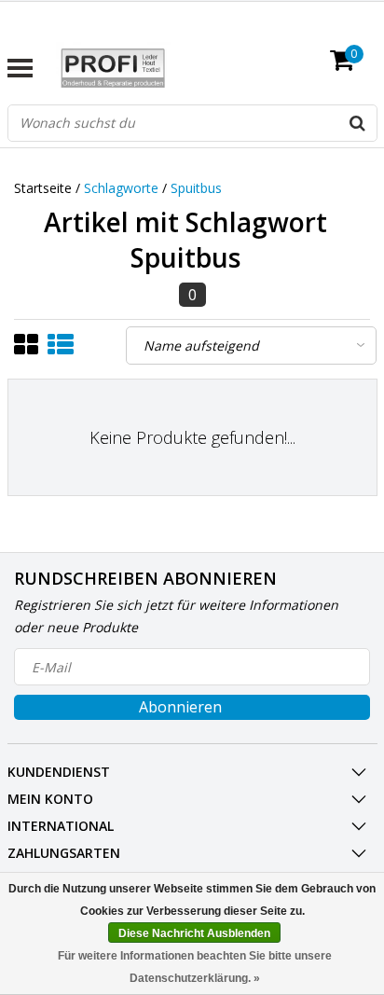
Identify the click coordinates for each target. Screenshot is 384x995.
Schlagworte (121, 188)
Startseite (43, 188)
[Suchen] (358, 123)
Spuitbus (196, 188)
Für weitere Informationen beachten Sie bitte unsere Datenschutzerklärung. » (195, 967)
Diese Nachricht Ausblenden (194, 933)
